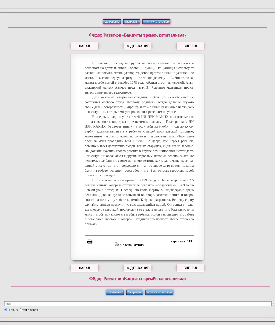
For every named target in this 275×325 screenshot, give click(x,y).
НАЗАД (84, 46)
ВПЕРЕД (190, 46)
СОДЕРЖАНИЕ (137, 46)
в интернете (30, 309)
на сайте (13, 309)
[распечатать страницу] (89, 242)
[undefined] (139, 245)
